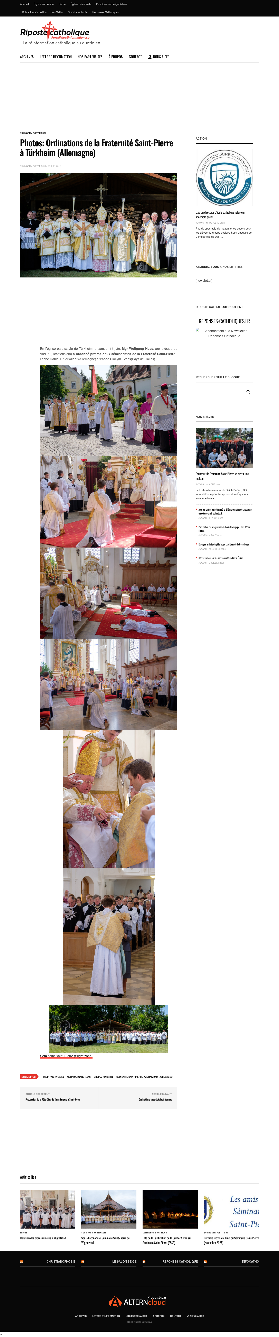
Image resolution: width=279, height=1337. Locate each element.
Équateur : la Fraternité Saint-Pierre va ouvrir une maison (222, 476)
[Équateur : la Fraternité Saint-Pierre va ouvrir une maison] (224, 448)
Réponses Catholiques (105, 12)
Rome (62, 4)
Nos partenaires (90, 56)
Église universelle (80, 4)
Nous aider (161, 56)
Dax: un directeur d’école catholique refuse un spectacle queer (220, 214)
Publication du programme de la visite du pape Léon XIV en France (224, 529)
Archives (27, 56)
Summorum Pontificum (33, 133)
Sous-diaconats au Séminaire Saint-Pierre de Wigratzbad (105, 1240)
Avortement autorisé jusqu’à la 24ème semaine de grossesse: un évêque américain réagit (225, 511)
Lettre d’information (56, 56)
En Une (23, 1233)
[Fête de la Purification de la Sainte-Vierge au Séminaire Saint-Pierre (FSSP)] (170, 1209)
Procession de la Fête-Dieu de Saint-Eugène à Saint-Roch (53, 1099)
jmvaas (200, 222)
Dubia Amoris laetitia (34, 12)
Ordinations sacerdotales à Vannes (155, 1099)
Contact (135, 56)
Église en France (44, 4)
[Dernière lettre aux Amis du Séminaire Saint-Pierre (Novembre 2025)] (231, 1209)
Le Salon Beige (124, 1261)
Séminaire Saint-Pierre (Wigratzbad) (66, 1055)
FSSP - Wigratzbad (53, 1076)
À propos (116, 56)
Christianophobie (77, 12)
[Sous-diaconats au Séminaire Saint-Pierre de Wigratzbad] (108, 1209)
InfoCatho (57, 12)
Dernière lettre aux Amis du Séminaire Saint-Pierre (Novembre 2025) (231, 1240)
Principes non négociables (111, 4)
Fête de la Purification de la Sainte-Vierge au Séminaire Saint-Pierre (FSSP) (167, 1240)
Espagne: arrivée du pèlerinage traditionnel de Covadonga (224, 544)
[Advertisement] (139, 93)
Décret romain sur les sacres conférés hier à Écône (221, 558)
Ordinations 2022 (103, 1076)
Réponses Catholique (180, 1261)
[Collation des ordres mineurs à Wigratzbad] (47, 1209)
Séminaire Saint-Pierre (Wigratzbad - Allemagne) (144, 1076)
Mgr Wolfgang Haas (79, 1076)
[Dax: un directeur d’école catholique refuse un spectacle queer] (224, 177)
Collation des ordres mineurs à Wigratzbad (43, 1237)
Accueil (24, 4)
